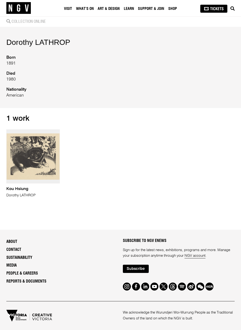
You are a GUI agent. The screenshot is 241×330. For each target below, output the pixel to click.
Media (11, 265)
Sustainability (19, 258)
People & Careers (22, 273)
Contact (13, 250)
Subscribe (136, 269)
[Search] (232, 9)
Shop (172, 9)
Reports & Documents (26, 281)
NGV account (195, 255)
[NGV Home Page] (18, 8)
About (11, 242)
